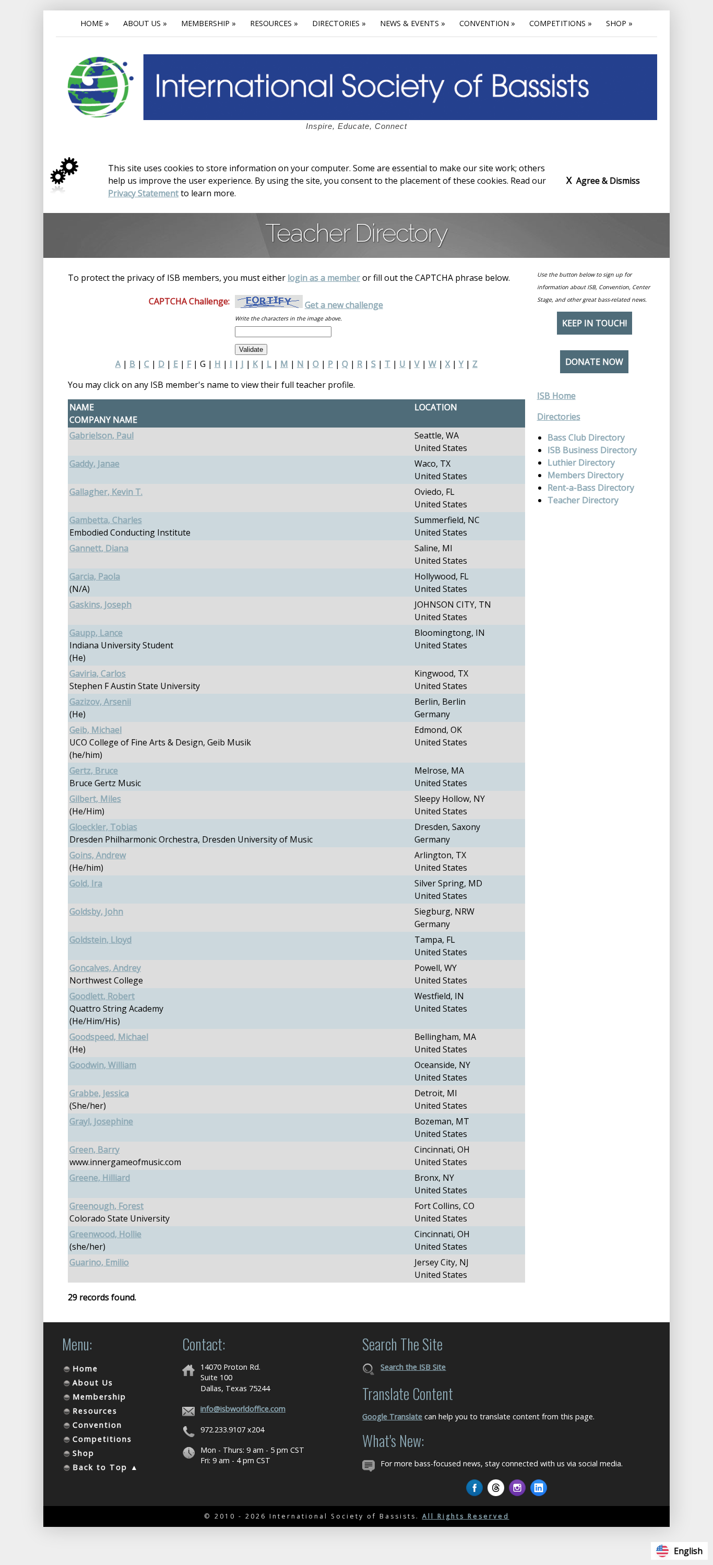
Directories (558, 416)
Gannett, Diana (98, 548)
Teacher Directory (583, 500)
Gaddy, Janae (94, 463)
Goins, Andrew (97, 855)
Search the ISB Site (413, 1367)
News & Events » (412, 23)
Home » (94, 23)
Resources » (274, 23)
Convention (97, 1425)
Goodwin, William (102, 1065)
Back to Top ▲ (106, 1467)
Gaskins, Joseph (100, 604)
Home (85, 1368)
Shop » (619, 23)
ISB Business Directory (592, 450)
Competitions (102, 1439)
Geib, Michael (95, 730)
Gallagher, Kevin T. (105, 491)
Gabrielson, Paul (101, 435)
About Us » (145, 23)
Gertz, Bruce (93, 770)
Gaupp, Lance (96, 632)
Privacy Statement (143, 193)
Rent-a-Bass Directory (591, 487)
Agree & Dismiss (603, 180)
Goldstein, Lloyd (100, 939)
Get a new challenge (344, 305)
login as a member (324, 277)
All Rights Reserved (465, 1516)
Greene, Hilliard (99, 1177)
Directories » (339, 23)
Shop (83, 1453)
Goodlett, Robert (102, 996)
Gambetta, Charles (105, 520)
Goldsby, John (96, 911)
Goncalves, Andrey (105, 968)
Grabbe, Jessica (99, 1093)
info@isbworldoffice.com (243, 1409)
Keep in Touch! (594, 323)
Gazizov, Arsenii (100, 701)
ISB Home (556, 395)
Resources (95, 1411)
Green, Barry (94, 1149)
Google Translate (392, 1416)
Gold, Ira (85, 883)
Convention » (487, 23)
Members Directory (586, 475)
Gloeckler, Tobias (103, 827)
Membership (99, 1397)
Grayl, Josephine (101, 1121)
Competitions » (560, 23)
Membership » (208, 23)
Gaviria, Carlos (97, 673)
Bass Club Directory (586, 437)
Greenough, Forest (106, 1206)
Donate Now (594, 361)
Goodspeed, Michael (108, 1036)
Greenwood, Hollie (105, 1234)
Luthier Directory (581, 462)
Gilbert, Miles (95, 798)
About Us (93, 1383)
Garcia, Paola (94, 576)
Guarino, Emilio (99, 1262)
